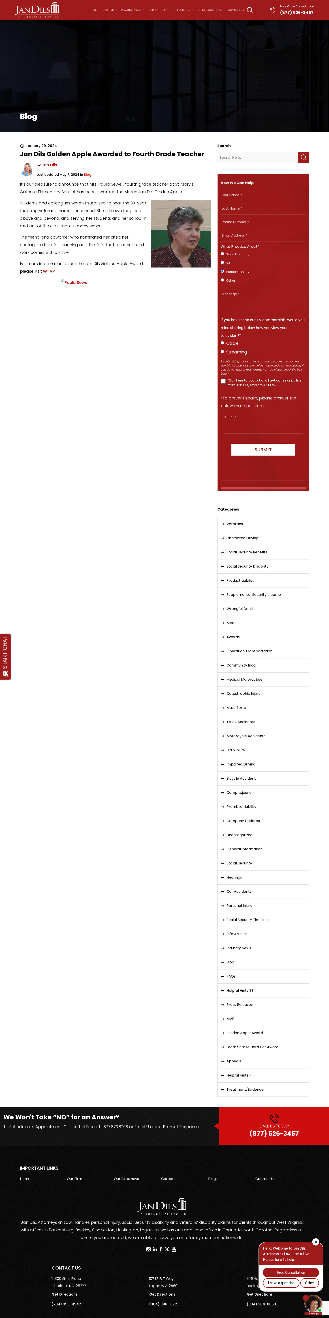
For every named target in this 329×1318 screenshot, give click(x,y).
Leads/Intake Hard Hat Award (252, 1047)
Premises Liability (241, 806)
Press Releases (239, 1004)
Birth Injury (235, 750)
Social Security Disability (247, 566)
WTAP (49, 271)
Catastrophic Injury (243, 693)
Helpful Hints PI (239, 1075)
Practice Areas (131, 10)
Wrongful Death (240, 608)
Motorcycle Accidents (245, 736)
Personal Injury (239, 905)
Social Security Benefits (246, 552)
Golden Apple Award (244, 1032)
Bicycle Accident (241, 778)
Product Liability (240, 580)
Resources (183, 10)
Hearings (234, 877)
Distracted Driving (242, 538)
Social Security (239, 863)
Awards (233, 637)
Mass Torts (236, 707)
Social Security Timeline (247, 919)
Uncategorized (239, 835)
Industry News (238, 948)
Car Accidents (239, 891)
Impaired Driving (240, 764)
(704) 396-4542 (66, 1304)
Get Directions (65, 1294)
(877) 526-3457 (274, 1130)
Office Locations (209, 10)
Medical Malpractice (244, 679)
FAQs (231, 976)
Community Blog (241, 665)
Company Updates (243, 820)
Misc (230, 622)
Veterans (234, 523)
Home (93, 10)
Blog (87, 174)
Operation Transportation (249, 651)
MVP (230, 1018)
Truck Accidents (240, 721)
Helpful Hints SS (239, 990)
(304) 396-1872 (163, 1304)
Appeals (233, 1061)
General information (244, 849)
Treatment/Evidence (245, 1089)
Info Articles (237, 933)
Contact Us (236, 10)
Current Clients (159, 10)
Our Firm (108, 10)
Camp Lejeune (239, 792)
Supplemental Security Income (253, 594)
